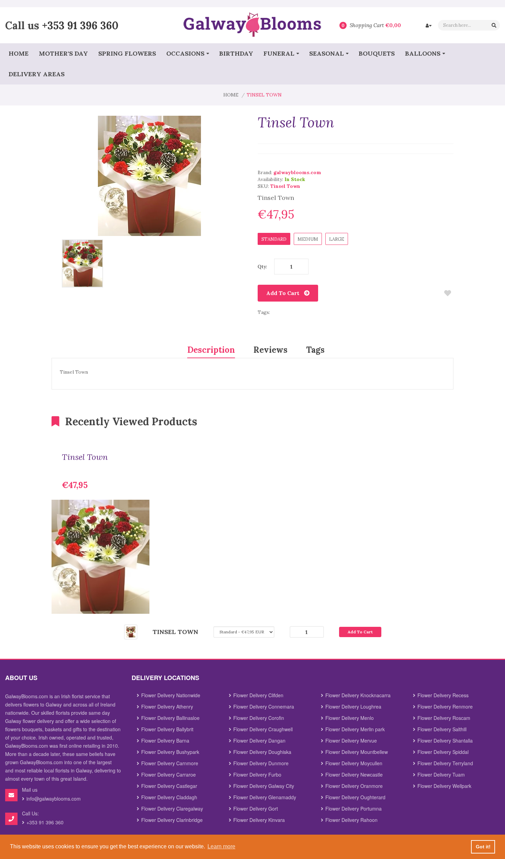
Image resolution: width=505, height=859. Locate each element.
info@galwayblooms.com (53, 798)
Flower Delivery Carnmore (169, 763)
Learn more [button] (221, 846)
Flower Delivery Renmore (445, 706)
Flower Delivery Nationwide (170, 695)
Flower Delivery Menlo (349, 717)
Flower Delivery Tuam (441, 774)
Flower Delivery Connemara (263, 706)
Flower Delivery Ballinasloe (170, 717)
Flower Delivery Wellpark (444, 785)
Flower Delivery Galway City (263, 785)
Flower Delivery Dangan (259, 740)
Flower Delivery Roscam (443, 717)
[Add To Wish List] (447, 293)
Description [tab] (211, 349)
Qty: (262, 266)
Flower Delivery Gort (255, 808)
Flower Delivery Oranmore (354, 785)
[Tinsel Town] (82, 263)
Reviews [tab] (271, 349)
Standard (274, 239)
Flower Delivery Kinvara (259, 819)
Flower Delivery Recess (443, 695)
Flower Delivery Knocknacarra (358, 695)
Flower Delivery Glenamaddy (264, 797)
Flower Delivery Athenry (167, 706)
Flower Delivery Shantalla (445, 740)
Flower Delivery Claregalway (172, 808)
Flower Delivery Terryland (445, 763)
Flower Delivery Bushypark (170, 751)
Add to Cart (282, 293)
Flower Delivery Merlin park (355, 729)
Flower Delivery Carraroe (168, 774)
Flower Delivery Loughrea (353, 706)
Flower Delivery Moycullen (353, 763)
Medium (308, 239)
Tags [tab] (315, 349)
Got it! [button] (483, 846)
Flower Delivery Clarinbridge (172, 819)
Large (336, 239)
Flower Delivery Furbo (257, 774)
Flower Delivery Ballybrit (167, 729)
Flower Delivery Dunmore (261, 763)
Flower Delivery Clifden (258, 695)
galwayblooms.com (297, 172)
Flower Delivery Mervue (351, 740)
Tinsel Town (85, 457)
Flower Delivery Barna (165, 740)
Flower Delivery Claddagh (169, 797)
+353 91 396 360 (80, 25)
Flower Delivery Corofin (258, 717)
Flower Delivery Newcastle (354, 774)
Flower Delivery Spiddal (443, 751)
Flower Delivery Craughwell (263, 729)
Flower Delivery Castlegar (169, 785)
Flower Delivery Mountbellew (356, 751)
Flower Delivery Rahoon (351, 819)
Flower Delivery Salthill (442, 729)
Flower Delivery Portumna (353, 808)
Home (230, 95)
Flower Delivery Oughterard (355, 797)
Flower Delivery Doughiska (262, 751)
